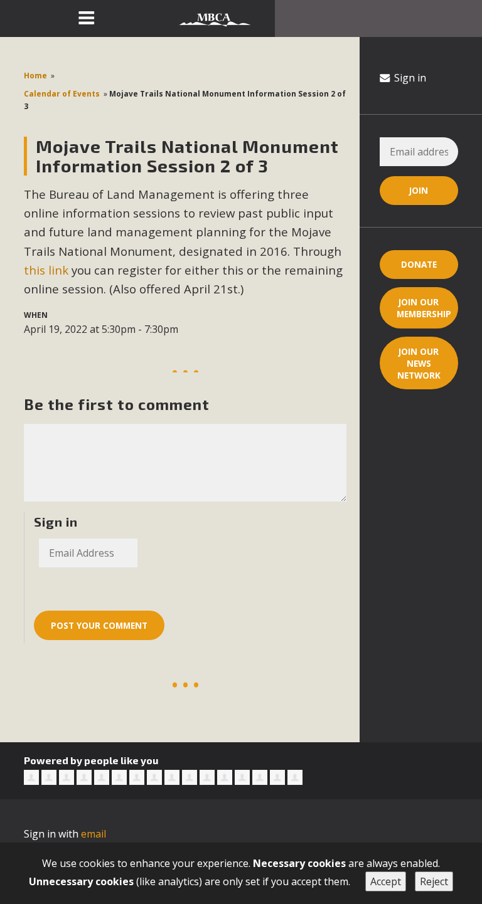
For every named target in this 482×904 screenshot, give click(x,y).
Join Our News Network (419, 363)
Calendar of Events (62, 93)
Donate (419, 264)
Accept (385, 881)
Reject (434, 881)
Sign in (409, 78)
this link (46, 270)
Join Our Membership (424, 308)
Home (35, 75)
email (93, 834)
